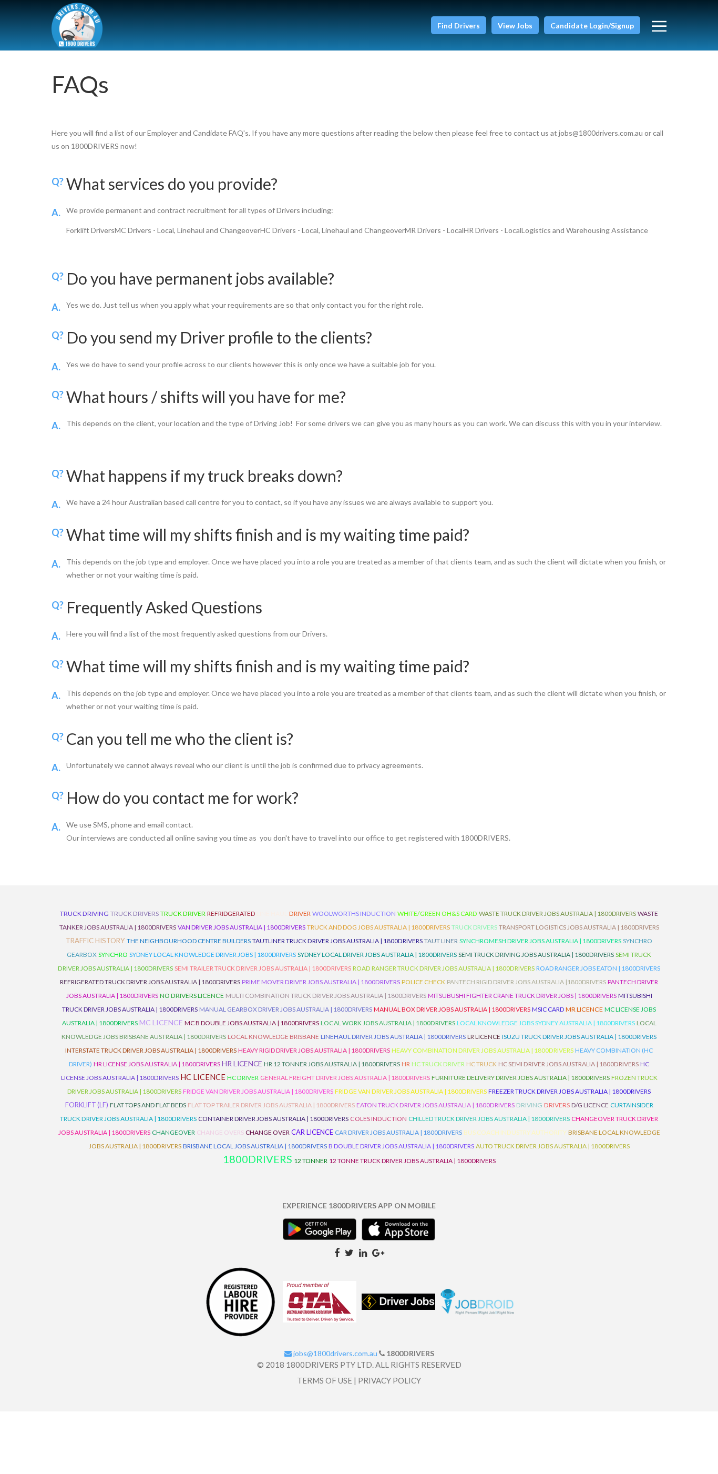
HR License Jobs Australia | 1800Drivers (157, 1064)
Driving (529, 1105)
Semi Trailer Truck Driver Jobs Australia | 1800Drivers (263, 968)
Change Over (267, 1132)
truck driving (84, 913)
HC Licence (202, 1077)
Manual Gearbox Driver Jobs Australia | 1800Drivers (285, 1009)
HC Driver (243, 1078)
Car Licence (312, 1132)
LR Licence (483, 1037)
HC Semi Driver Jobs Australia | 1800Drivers (568, 1064)
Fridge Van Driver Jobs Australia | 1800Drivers (258, 1091)
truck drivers (134, 913)
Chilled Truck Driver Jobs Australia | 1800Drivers (489, 1119)
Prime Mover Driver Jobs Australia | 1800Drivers (321, 982)
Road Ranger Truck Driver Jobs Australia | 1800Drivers (444, 968)
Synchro (113, 954)
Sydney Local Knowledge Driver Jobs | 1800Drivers (212, 954)
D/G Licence (590, 1105)
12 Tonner (310, 1161)
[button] (458, 25)
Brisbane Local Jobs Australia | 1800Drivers (255, 1146)
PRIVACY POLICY (389, 1380)
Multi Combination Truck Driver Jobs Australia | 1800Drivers (325, 996)
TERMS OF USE (324, 1380)
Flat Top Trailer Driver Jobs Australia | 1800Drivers (271, 1105)
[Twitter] (349, 1252)
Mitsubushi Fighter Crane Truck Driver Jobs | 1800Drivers (522, 996)
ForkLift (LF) (86, 1105)
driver (300, 913)
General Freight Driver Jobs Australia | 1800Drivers (345, 1078)
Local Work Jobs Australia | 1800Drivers (388, 1023)
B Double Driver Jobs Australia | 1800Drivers (401, 1146)
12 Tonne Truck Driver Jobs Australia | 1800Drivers (412, 1161)
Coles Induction (378, 1119)
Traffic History (95, 940)
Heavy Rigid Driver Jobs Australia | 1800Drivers (314, 1050)
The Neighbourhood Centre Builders (189, 941)
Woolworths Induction (354, 913)
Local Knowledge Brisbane (273, 1037)
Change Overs (220, 1132)
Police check (423, 982)
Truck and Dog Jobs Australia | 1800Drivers (378, 927)
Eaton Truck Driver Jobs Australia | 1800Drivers (435, 1105)
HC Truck (481, 1064)
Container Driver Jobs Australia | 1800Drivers (273, 1119)
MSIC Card (548, 1009)
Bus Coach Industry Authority (515, 1132)
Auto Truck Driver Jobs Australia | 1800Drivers (553, 1146)
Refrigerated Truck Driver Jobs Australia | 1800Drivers (150, 982)
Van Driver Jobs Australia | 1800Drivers (241, 927)
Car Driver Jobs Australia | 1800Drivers (398, 1132)
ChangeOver (173, 1132)
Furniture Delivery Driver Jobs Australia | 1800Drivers (521, 1078)
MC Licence (161, 1022)
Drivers (557, 1105)
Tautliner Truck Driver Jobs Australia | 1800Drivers (337, 941)
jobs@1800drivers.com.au (334, 1353)
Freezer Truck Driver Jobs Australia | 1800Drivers (569, 1091)
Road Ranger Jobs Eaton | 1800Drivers (598, 968)
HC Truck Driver (438, 1064)
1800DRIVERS (257, 1159)
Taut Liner (441, 941)
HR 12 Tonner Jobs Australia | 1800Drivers (332, 1064)
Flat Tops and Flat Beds (148, 1105)
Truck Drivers (474, 927)
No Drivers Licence (192, 996)
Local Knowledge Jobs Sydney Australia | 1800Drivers (546, 1023)
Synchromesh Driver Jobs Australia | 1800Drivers (540, 941)
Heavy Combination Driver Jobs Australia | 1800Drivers (482, 1050)
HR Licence (242, 1063)
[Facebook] (337, 1252)
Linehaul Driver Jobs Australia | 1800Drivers (393, 1037)
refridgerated (231, 913)
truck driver (183, 913)
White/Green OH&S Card (437, 913)
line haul (272, 913)
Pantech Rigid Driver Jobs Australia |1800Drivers (526, 982)
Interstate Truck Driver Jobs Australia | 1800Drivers (151, 1050)
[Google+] (378, 1252)
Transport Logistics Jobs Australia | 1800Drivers (579, 927)
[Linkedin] (363, 1252)
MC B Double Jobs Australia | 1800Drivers (251, 1023)
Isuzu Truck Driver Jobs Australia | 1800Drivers (579, 1037)
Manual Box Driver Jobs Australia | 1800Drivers (452, 1009)
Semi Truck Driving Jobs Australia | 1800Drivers (536, 954)
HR (406, 1064)
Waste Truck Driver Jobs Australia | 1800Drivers (557, 913)
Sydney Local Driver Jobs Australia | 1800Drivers (377, 954)
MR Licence (584, 1009)
